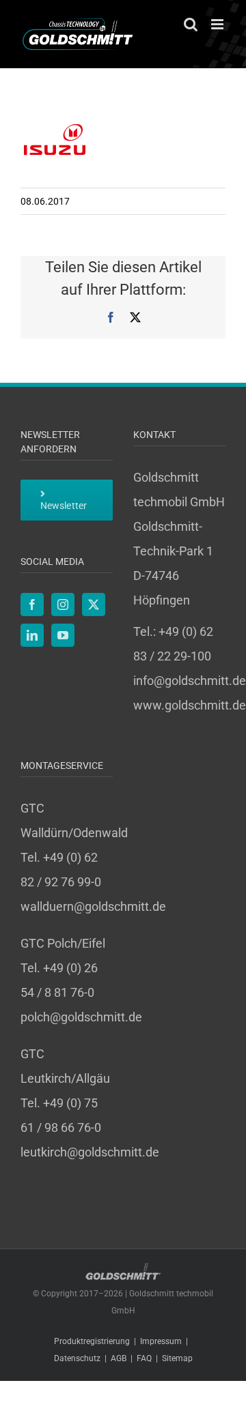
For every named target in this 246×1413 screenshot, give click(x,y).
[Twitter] (93, 604)
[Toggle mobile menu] (218, 24)
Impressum (161, 1341)
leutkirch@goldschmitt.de (89, 1152)
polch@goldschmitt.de (81, 1017)
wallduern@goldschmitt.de (93, 906)
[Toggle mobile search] (190, 24)
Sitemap (177, 1358)
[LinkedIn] (32, 635)
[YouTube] (62, 635)
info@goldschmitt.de (189, 680)
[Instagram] (62, 604)
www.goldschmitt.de (189, 705)
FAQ (144, 1358)
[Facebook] (32, 604)
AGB (118, 1358)
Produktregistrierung (92, 1341)
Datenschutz (77, 1358)
